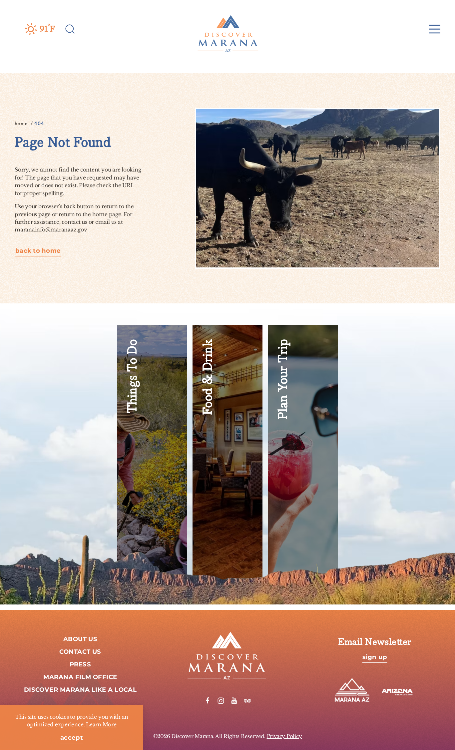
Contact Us (80, 652)
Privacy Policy (284, 736)
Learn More (101, 724)
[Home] (227, 29)
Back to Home (38, 251)
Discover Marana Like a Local (80, 690)
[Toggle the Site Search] (70, 28)
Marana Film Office (80, 677)
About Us (80, 639)
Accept (71, 738)
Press (80, 664)
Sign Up (374, 657)
